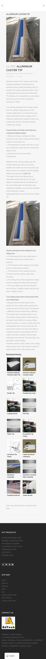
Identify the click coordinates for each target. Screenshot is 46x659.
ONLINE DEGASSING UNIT (11, 538)
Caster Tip (27, 173)
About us (5, 583)
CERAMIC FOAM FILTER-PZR (12, 541)
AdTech (29, 73)
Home (4, 580)
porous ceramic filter (9, 595)
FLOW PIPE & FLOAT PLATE (12, 546)
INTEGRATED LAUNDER (10, 544)
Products (5, 586)
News (4, 589)
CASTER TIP (6, 552)
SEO (21, 73)
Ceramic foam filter (9, 601)
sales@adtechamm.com (15, 637)
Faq (3, 592)
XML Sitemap (7, 598)
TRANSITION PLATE (9, 549)
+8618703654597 (16, 634)
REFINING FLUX (7, 555)
